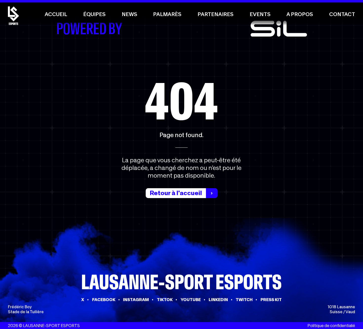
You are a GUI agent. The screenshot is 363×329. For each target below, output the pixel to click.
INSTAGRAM (136, 299)
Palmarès (167, 14)
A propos (299, 14)
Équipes (94, 14)
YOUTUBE (191, 299)
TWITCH (244, 299)
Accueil (56, 14)
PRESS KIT (271, 299)
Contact (342, 14)
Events (260, 14)
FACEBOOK (103, 299)
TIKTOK (165, 299)
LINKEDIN (218, 299)
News (129, 14)
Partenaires (215, 14)
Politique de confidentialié (331, 325)
